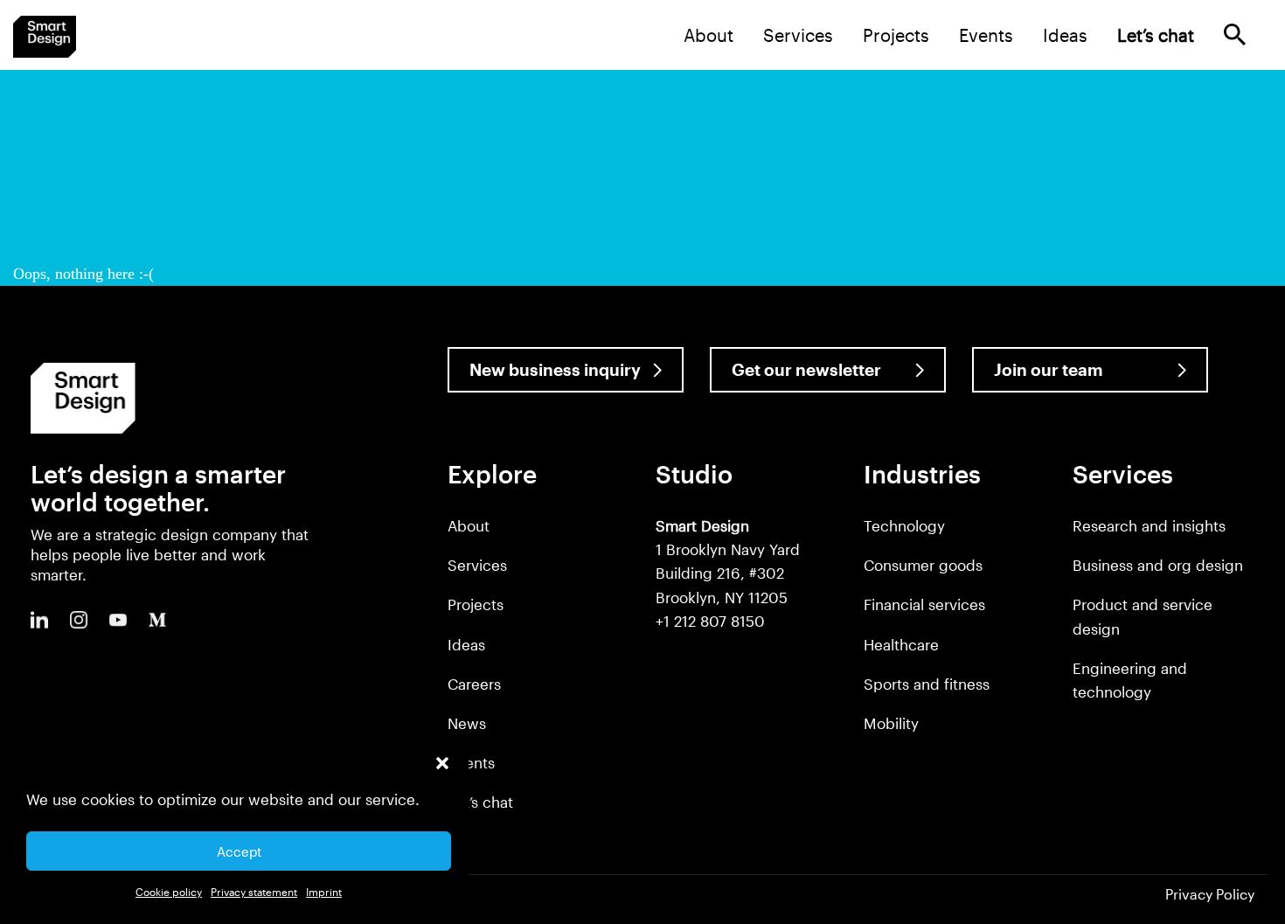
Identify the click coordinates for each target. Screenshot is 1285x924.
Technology (904, 525)
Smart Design (44, 37)
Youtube (118, 620)
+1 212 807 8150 (710, 620)
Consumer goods (923, 564)
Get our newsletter (806, 369)
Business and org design (1158, 564)
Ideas (1065, 34)
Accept (239, 851)
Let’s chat (480, 801)
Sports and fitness (927, 683)
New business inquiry (555, 369)
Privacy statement (254, 892)
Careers (474, 683)
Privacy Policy (1209, 894)
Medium (157, 620)
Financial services (924, 604)
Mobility (891, 723)
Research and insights (1149, 525)
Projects (896, 34)
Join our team (1048, 369)
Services (798, 34)
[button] (442, 763)
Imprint (324, 892)
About (708, 34)
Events (986, 34)
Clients (471, 762)
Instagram (78, 620)
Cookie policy (168, 892)
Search (1235, 34)
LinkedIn (39, 620)
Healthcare (901, 644)
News (467, 723)
